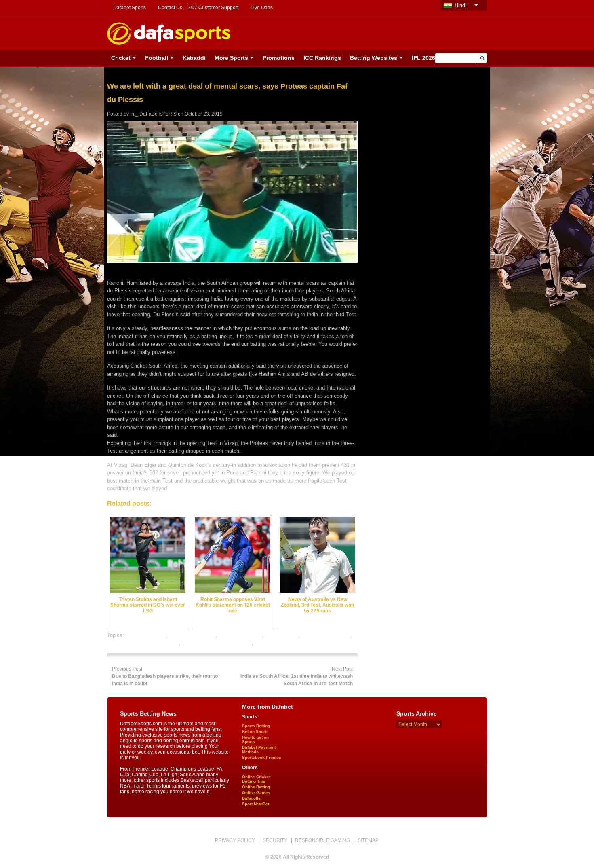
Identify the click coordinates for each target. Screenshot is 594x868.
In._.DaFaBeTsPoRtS (153, 114)
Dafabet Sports (129, 8)
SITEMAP (368, 840)
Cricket (121, 58)
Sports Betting (256, 726)
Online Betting (256, 787)
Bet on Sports (255, 731)
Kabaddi (194, 58)
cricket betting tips (240, 635)
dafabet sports (282, 635)
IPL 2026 (423, 58)
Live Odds (262, 8)
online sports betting (278, 643)
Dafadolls (251, 798)
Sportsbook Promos (261, 757)
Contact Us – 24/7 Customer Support (198, 8)
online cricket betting (326, 635)
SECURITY (275, 840)
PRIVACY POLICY (235, 840)
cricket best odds (146, 635)
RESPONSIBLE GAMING (322, 840)
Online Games (256, 792)
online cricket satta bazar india (143, 643)
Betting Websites (373, 58)
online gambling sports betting (217, 643)
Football (156, 58)
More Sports (231, 58)
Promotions (279, 58)
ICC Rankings (322, 58)
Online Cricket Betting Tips (256, 779)
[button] (482, 58)
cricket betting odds (192, 635)
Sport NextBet (255, 804)
